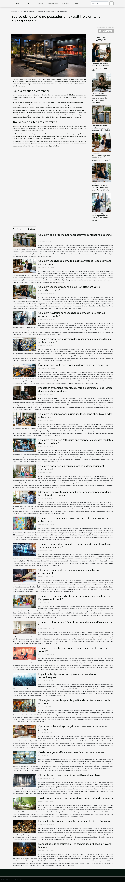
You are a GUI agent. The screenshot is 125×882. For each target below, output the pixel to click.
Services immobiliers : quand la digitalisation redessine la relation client (100, 67)
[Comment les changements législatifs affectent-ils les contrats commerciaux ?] (101, 142)
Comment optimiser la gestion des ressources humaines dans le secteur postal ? (75, 340)
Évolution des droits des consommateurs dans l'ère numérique (74, 365)
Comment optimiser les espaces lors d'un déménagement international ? (71, 467)
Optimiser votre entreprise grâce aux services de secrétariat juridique (73, 727)
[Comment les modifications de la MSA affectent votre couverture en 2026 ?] (101, 172)
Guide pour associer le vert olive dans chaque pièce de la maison (75, 798)
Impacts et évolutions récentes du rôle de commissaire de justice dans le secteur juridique (75, 389)
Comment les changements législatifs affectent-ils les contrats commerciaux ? (101, 156)
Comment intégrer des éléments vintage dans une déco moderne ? (75, 623)
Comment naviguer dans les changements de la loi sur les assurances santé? (101, 216)
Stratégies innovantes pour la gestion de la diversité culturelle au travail (74, 701)
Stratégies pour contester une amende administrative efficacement (69, 571)
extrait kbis (37, 103)
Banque (40, 3)
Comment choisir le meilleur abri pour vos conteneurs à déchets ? (101, 128)
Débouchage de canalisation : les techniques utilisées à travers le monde (74, 845)
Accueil (13, 11)
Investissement (53, 3)
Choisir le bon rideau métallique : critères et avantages (69, 775)
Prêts (17, 3)
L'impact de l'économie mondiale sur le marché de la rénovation (74, 821)
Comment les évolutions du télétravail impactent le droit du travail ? (72, 649)
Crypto (29, 3)
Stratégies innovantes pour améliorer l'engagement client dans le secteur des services (74, 493)
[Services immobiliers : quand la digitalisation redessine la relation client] (101, 52)
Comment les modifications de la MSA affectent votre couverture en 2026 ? (100, 186)
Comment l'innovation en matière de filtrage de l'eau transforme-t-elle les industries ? (75, 545)
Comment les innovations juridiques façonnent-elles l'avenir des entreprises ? (75, 415)
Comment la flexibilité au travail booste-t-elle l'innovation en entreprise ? (73, 519)
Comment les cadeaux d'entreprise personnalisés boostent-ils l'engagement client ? (74, 597)
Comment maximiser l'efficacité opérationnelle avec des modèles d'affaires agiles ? (75, 441)
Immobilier (65, 3)
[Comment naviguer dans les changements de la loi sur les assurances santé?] (101, 202)
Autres (77, 3)
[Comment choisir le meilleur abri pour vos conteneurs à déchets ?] (101, 114)
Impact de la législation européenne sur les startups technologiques (68, 675)
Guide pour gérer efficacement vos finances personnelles (71, 752)
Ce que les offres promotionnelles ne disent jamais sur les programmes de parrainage (100, 98)
